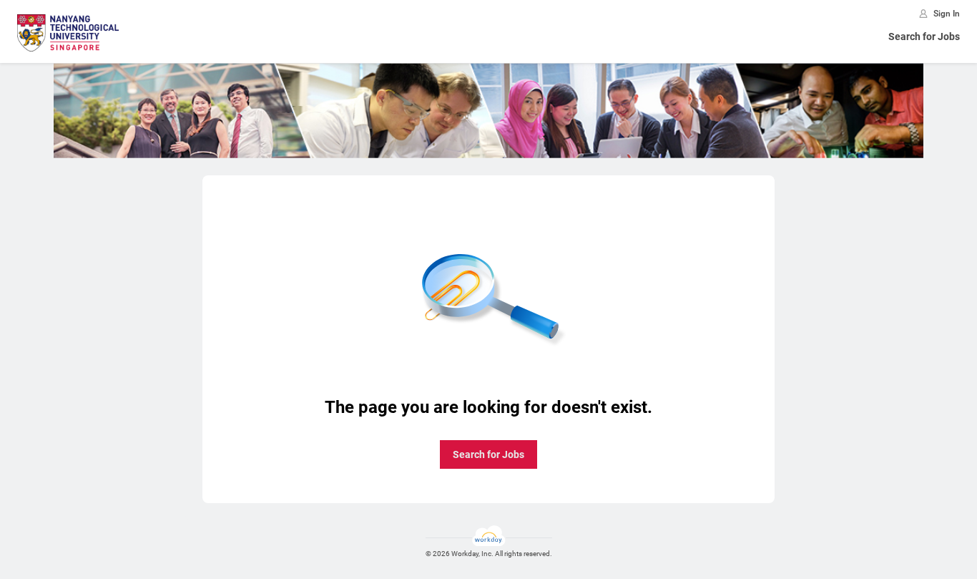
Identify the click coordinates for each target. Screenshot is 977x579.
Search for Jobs (924, 36)
